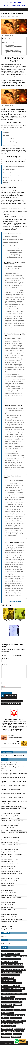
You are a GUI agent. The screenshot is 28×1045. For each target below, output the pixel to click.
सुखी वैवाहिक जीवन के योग (16, 1036)
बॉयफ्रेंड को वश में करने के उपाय (20, 1020)
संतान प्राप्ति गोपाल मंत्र (6, 1036)
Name (3, 681)
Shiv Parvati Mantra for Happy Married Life (11, 816)
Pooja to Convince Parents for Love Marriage (11, 806)
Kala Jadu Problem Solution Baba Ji (9, 893)
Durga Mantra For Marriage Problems (9, 852)
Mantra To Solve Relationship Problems (10, 842)
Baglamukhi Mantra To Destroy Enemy (10, 840)
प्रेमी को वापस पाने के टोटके (20, 1015)
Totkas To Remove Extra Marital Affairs (11, 991)
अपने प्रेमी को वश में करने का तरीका (7, 999)
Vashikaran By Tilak (10, 44)
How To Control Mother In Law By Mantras (11, 869)
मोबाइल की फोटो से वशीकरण (6, 1023)
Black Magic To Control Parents (8, 895)
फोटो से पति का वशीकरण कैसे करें (16, 1018)
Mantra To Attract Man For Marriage (9, 825)
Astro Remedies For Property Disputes (10, 837)
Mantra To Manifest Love (7, 907)
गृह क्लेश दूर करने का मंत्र (17, 1004)
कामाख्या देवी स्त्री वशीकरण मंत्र (20, 999)
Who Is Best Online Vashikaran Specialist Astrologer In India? (14, 47)
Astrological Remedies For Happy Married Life (11, 864)
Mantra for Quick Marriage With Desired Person (12, 811)
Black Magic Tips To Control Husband (9, 888)
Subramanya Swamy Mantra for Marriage (10, 813)
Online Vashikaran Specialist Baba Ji (11, 703)
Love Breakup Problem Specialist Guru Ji (11, 972)
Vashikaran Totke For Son (8, 996)
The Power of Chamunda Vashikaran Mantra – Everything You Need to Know (11, 790)
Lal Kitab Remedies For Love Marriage (10, 917)
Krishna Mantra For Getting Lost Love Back (11, 857)
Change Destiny (15, 16)
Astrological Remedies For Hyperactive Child (12, 951)
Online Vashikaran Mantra (9, 42)
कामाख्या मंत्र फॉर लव (5, 1002)
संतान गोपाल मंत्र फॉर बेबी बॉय (7, 1034)
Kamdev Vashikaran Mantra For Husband (10, 881)
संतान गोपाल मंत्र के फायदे (19, 1031)
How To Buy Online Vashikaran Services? (14, 51)
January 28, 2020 (6, 16)
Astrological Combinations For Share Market (11, 912)
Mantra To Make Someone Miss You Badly (11, 900)
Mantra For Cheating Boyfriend (8, 866)
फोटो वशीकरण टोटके (5, 1018)
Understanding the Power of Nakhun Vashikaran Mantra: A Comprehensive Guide (12, 763)
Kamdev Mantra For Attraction (9, 961)
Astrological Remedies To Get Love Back (10, 828)
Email (3, 686)
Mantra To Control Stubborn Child (10, 975)
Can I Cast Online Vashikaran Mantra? (14, 52)
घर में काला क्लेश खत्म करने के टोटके (8, 1007)
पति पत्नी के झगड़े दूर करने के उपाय (7, 1012)
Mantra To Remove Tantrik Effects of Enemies (11, 854)
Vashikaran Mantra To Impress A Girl (9, 924)
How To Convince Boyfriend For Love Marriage (12, 830)
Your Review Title (5, 658)
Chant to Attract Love (6, 804)
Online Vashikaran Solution (9, 698)
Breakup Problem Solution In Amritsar (11, 959)
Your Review (4, 664)
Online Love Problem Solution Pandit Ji (10, 823)
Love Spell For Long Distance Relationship (11, 929)
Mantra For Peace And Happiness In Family (11, 897)
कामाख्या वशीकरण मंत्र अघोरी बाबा (16, 1002)
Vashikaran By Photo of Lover (8, 909)
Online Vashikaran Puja (10, 695)
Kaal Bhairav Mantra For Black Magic (9, 859)
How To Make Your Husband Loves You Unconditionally (14, 832)
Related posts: (9, 54)
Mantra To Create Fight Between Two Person (11, 873)
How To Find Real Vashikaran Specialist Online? (15, 49)
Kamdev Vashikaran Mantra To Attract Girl (12, 964)
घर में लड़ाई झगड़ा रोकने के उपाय (7, 1010)
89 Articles (21, 719)
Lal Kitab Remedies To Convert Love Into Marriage (14, 969)
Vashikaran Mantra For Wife (7, 885)
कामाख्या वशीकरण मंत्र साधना (6, 1004)
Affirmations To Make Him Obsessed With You (12, 820)
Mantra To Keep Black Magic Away (9, 921)
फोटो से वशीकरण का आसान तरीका (7, 1020)
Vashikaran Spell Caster (6, 926)
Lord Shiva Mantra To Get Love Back (9, 849)
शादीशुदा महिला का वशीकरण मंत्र (19, 1028)
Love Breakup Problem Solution (8, 902)
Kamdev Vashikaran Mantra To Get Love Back (12, 967)
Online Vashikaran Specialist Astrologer (12, 701)
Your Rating (4, 655)
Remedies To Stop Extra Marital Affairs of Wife (13, 988)
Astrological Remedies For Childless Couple (11, 845)
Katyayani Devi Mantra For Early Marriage (10, 818)
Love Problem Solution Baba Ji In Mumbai (10, 905)
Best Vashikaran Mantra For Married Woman (11, 876)
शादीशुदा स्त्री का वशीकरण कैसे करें (7, 1031)
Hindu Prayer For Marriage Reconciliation (10, 871)
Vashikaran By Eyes (10, 45)
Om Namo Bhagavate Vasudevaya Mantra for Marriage (13, 808)
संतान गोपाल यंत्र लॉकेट (17, 1034)
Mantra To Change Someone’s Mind (9, 835)
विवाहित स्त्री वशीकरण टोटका (17, 1023)
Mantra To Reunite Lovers (7, 861)
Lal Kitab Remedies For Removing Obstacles (11, 919)
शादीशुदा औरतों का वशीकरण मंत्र (7, 1028)
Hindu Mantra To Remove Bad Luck (9, 914)
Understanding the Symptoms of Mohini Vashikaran (13, 771)
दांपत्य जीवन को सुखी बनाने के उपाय (19, 1010)
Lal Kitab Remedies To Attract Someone (10, 878)
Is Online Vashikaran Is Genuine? (13, 50)
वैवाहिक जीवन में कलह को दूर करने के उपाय (9, 1026)
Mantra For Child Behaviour (7, 883)
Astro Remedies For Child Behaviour (10, 953)
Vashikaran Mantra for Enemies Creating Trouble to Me (14, 801)
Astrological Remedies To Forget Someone (11, 847)
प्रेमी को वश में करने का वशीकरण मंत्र (8, 1015)
